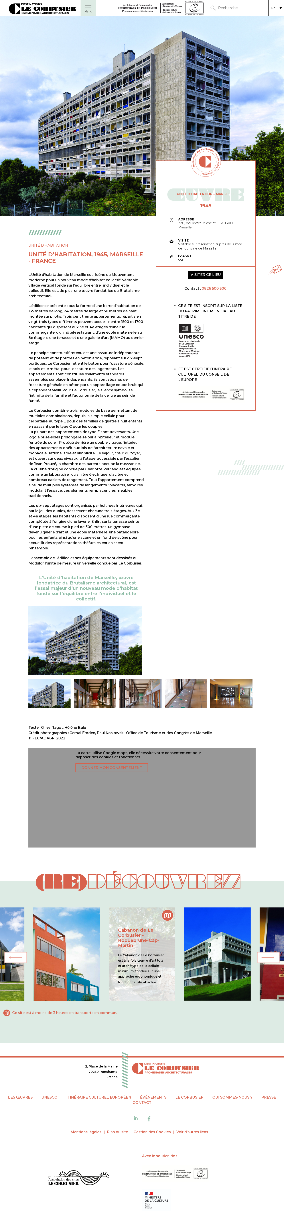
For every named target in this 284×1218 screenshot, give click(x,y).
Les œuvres (20, 1097)
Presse (268, 1097)
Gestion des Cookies (152, 1132)
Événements (153, 1097)
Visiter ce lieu (206, 275)
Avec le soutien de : (159, 1156)
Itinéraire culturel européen (98, 1097)
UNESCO (49, 1097)
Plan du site (117, 1132)
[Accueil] (78, 1178)
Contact (142, 1103)
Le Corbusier (189, 1097)
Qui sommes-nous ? (232, 1097)
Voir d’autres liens (192, 1132)
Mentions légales (86, 1132)
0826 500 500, (214, 288)
